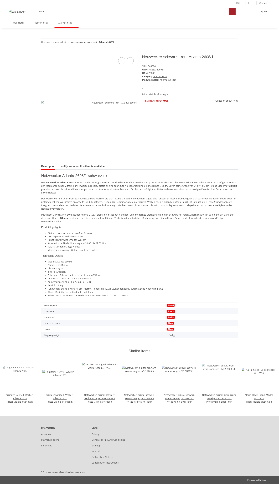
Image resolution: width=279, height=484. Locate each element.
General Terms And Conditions (108, 439)
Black (170, 323)
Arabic (171, 317)
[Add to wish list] (130, 60)
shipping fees (79, 471)
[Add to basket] (43, 53)
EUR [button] (238, 3)
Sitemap (96, 445)
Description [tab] (48, 166)
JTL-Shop (262, 480)
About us (46, 434)
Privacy (95, 434)
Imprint (96, 451)
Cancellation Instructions (105, 462)
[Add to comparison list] (121, 60)
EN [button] (249, 3)
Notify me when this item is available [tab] (83, 166)
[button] (244, 11)
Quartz (171, 311)
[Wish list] (251, 11)
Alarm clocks (160, 76)
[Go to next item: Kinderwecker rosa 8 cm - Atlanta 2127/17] (234, 42)
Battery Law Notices (102, 457)
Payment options (50, 439)
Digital (171, 305)
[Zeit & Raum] (17, 11)
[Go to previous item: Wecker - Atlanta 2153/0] (227, 42)
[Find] (232, 11)
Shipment (46, 445)
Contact (263, 3)
